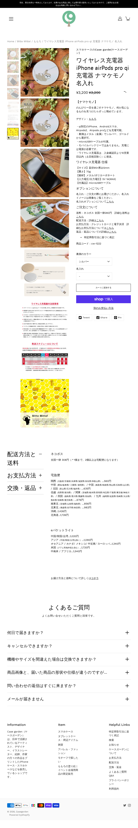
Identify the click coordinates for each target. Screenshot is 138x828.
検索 (111, 740)
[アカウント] (120, 19)
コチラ (95, 578)
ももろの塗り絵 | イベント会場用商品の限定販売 (68, 770)
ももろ (92, 118)
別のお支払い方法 (103, 308)
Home (10, 41)
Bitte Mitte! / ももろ (29, 41)
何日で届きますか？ (25, 632)
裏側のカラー (83, 254)
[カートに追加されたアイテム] (128, 19)
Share (103, 317)
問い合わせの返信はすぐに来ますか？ (41, 685)
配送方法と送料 (21, 458)
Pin (120, 317)
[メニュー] (11, 19)
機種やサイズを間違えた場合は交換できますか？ (51, 659)
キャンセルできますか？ (29, 645)
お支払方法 (21, 475)
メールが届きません (25, 698)
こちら (110, 201)
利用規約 (114, 788)
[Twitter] (124, 805)
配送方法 (114, 762)
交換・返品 (21, 488)
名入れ (80, 268)
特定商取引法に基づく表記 (99, 237)
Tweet (86, 317)
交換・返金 (115, 767)
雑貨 (60, 744)
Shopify (26, 815)
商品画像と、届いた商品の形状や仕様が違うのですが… (57, 672)
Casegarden (22, 811)
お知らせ (114, 744)
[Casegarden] (69, 19)
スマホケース (65, 731)
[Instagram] (129, 805)
